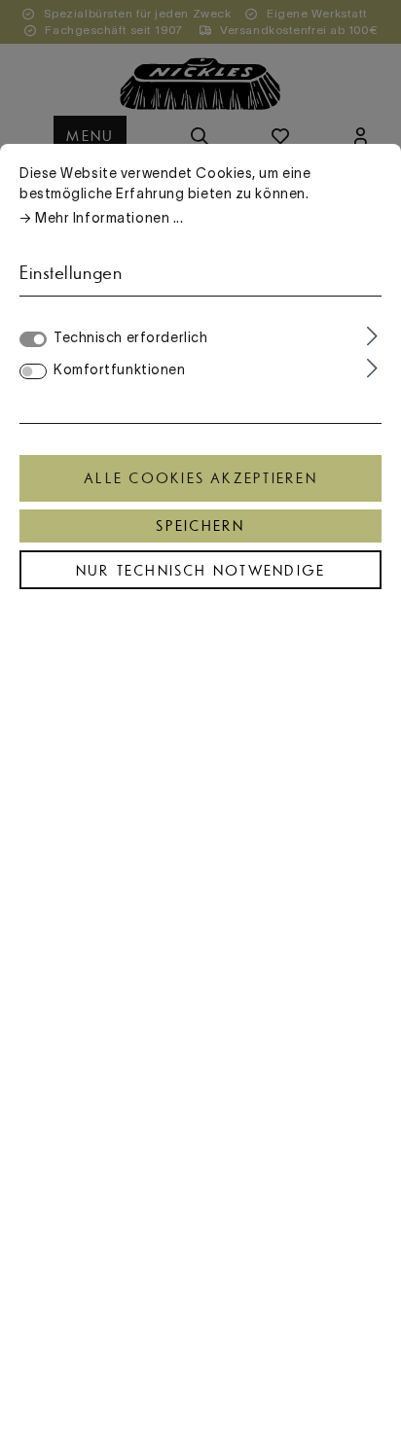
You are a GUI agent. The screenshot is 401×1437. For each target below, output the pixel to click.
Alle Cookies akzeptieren (200, 478)
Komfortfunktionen (120, 369)
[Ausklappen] (372, 336)
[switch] (33, 371)
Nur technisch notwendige (201, 570)
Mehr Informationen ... (109, 218)
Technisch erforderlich (130, 337)
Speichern (200, 526)
